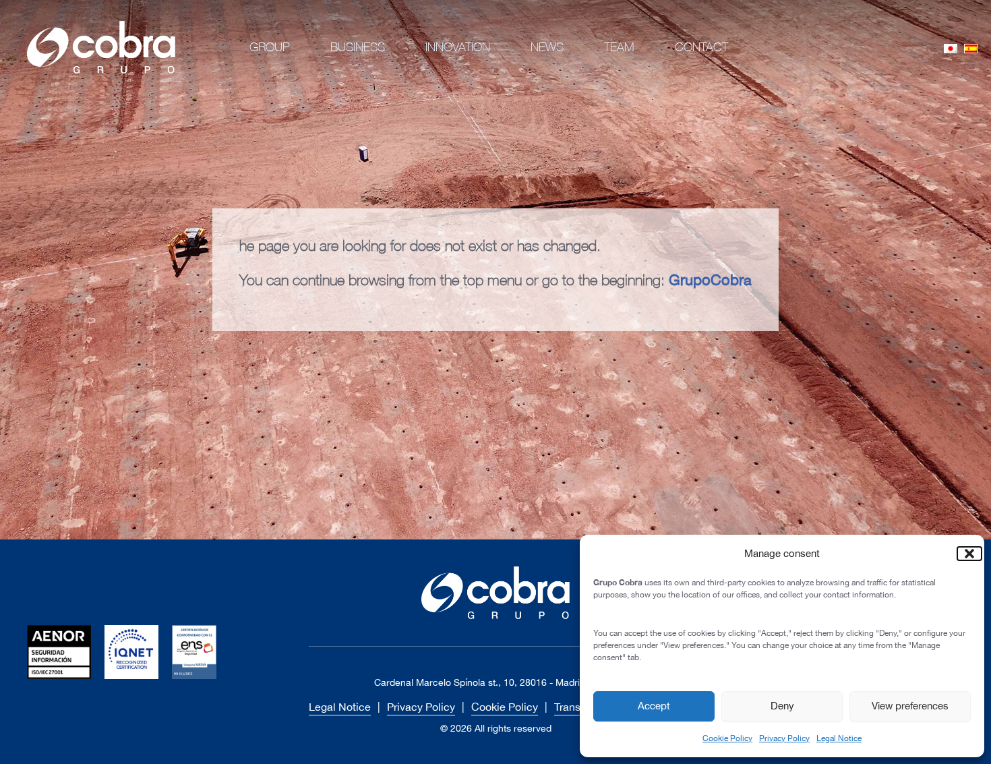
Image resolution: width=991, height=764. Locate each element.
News (547, 47)
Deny (782, 705)
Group (269, 47)
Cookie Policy (727, 738)
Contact (701, 47)
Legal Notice (839, 738)
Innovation (457, 47)
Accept (654, 705)
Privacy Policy (784, 738)
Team (619, 47)
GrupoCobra (710, 280)
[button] (964, 553)
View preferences (910, 705)
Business (357, 47)
